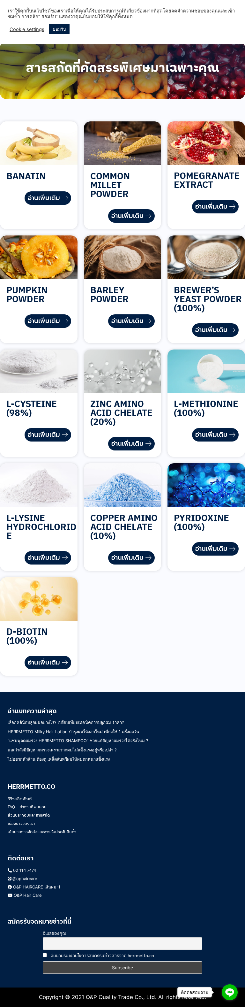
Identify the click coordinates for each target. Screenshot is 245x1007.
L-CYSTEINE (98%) (31, 408)
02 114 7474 (24, 870)
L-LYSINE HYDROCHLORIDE (41, 527)
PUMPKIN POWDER (27, 294)
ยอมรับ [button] (59, 29)
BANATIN (26, 176)
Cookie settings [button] (27, 29)
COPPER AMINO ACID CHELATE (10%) (124, 527)
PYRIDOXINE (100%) (201, 522)
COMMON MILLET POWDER (110, 185)
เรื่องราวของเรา (21, 823)
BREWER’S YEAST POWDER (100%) (208, 299)
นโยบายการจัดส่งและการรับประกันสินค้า (42, 831)
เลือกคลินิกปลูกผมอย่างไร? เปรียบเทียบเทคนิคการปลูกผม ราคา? (66, 722)
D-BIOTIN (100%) (27, 636)
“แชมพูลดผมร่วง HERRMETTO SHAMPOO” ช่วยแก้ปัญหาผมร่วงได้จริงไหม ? (78, 740)
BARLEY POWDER (109, 294)
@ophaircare (24, 878)
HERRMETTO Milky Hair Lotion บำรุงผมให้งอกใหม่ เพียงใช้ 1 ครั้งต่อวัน (73, 731)
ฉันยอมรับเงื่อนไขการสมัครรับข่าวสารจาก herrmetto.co (102, 955)
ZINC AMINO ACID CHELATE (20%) (121, 412)
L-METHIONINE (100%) (206, 408)
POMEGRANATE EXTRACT (207, 180)
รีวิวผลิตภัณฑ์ (20, 799)
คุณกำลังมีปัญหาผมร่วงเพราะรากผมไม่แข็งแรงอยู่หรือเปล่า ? (63, 749)
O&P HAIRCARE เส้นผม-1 (36, 886)
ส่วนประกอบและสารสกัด (29, 815)
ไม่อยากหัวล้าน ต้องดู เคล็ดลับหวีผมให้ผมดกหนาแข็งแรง (59, 759)
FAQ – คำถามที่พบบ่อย (27, 807)
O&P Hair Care (27, 895)
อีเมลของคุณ (54, 933)
